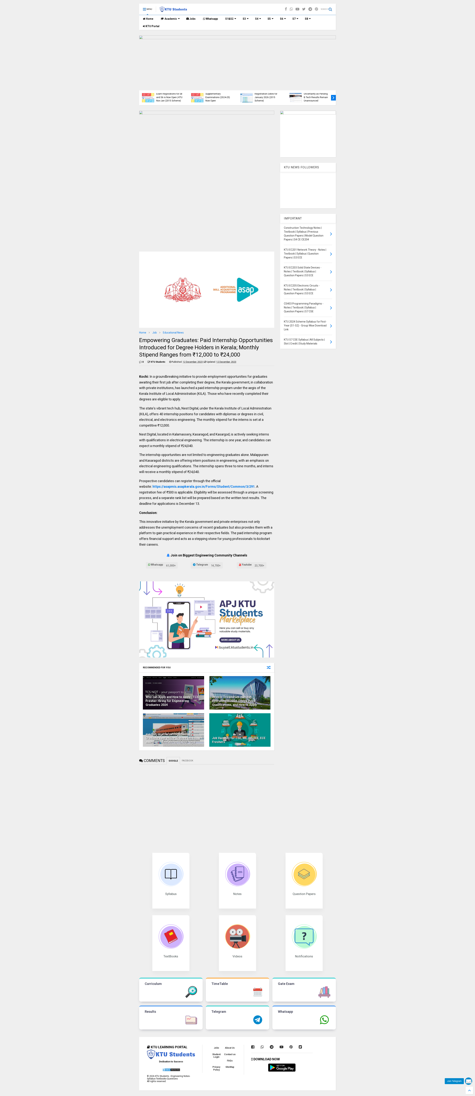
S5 (269, 18)
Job (154, 332)
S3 (244, 18)
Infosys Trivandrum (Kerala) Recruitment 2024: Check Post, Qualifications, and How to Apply (234, 701)
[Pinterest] (316, 9)
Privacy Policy (216, 1068)
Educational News (173, 332)
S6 (281, 18)
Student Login (216, 1055)
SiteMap (229, 1067)
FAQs (230, 1060)
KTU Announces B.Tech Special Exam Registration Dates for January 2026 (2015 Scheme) (267, 94)
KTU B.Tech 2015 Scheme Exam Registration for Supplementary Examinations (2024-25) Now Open (218, 94)
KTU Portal (152, 26)
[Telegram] (310, 9)
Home (149, 18)
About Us (230, 1048)
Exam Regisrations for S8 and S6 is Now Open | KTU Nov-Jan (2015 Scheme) (169, 97)
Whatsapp (211, 18)
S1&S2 (229, 18)
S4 (256, 18)
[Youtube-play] (297, 9)
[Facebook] (286, 9)
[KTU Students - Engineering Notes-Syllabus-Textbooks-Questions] (173, 10)
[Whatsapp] (291, 9)
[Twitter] (304, 9)
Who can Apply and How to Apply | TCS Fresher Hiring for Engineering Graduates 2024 (172, 701)
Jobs (192, 18)
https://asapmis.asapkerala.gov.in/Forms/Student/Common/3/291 (204, 486)
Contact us (230, 1054)
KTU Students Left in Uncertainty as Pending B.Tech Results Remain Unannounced (316, 95)
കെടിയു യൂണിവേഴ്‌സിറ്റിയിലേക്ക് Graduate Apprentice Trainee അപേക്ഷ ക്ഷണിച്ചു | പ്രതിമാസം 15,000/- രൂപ (173, 738)
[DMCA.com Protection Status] (171, 1071)
